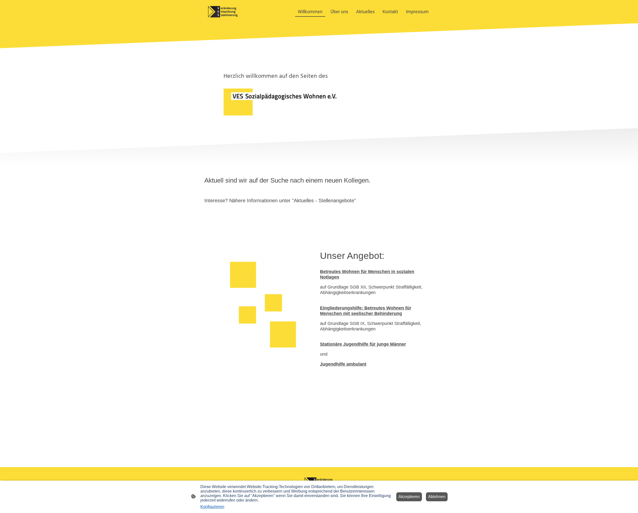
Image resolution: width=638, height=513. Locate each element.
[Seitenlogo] (222, 11)
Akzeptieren (409, 497)
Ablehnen (436, 497)
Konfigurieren (212, 507)
